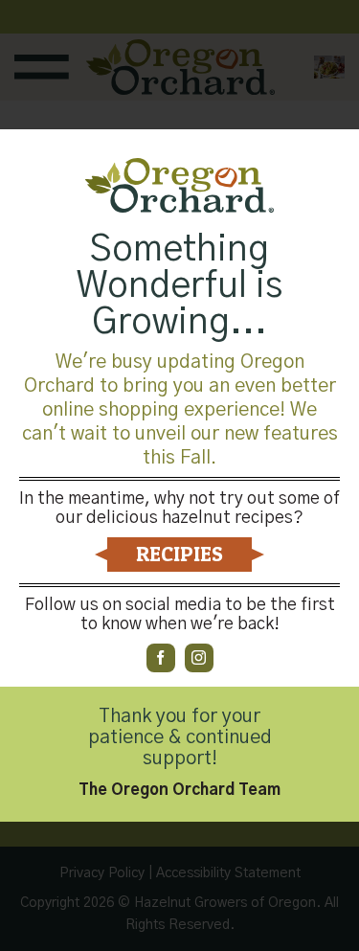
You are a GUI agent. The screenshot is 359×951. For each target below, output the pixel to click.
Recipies (179, 553)
